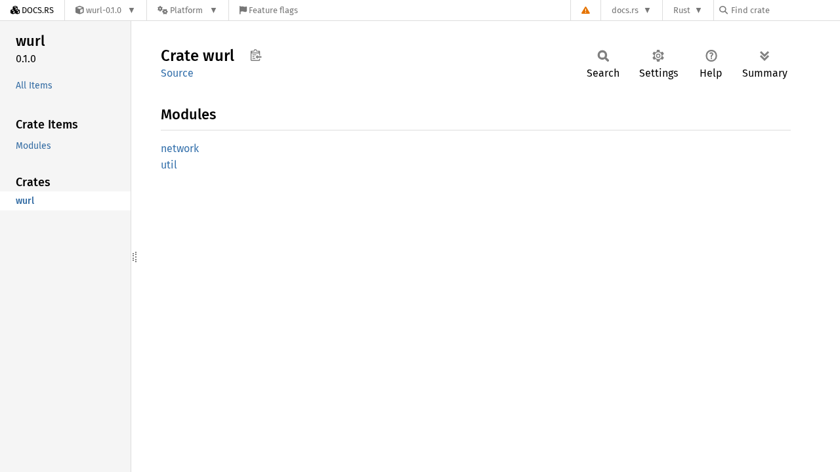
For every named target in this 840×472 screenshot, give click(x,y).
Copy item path (255, 55)
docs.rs (625, 10)
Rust (681, 10)
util (169, 165)
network (180, 148)
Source (177, 73)
